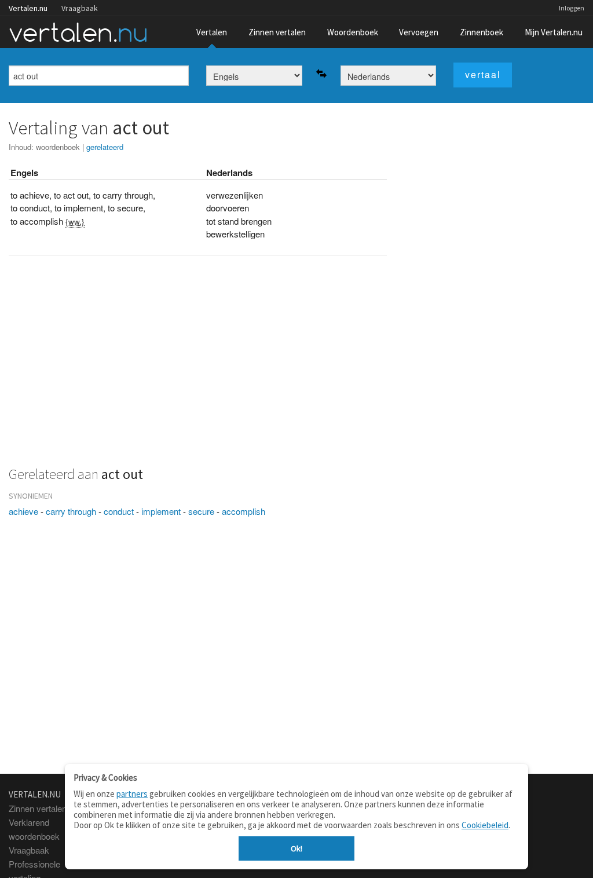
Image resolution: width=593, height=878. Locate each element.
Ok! (296, 848)
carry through (71, 511)
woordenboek (58, 146)
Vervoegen (418, 32)
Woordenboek (352, 32)
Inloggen (571, 7)
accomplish (243, 511)
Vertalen (211, 32)
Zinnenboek (481, 32)
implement (161, 511)
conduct (119, 511)
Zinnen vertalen (277, 32)
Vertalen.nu (28, 8)
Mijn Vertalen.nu (554, 32)
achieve (23, 511)
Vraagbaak (79, 8)
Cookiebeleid (485, 825)
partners (132, 793)
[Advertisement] (198, 367)
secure (201, 511)
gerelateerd (104, 146)
